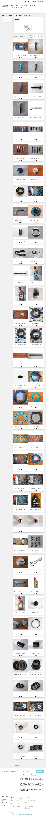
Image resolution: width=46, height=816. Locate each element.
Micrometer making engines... (20, 591)
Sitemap (11, 812)
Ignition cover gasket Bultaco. (20, 550)
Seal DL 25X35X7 (36, 694)
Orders (18, 800)
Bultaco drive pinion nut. (36, 241)
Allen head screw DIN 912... (36, 55)
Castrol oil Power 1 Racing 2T (20, 303)
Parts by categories (16, 7)
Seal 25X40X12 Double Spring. (20, 674)
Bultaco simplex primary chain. (20, 282)
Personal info (19, 798)
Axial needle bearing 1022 (20, 199)
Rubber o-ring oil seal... (36, 633)
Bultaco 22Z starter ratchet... (36, 220)
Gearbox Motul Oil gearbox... (36, 509)
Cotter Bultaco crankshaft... (20, 385)
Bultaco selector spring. (36, 261)
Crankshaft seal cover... (36, 385)
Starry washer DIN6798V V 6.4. (20, 756)
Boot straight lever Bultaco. (20, 220)
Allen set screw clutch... (20, 138)
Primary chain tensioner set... (20, 633)
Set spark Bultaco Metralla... (36, 715)
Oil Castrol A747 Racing (36, 591)
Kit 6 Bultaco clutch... (36, 550)
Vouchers (18, 805)
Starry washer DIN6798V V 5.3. (36, 736)
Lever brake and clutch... (36, 571)
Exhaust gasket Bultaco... (36, 426)
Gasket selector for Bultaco (35, 468)
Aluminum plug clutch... (36, 179)
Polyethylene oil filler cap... (36, 612)
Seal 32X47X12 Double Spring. (36, 674)
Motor (6, 19)
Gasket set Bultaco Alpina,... (20, 488)
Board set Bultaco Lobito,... (36, 199)
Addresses (19, 803)
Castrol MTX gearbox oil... (36, 282)
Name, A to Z (38, 36)
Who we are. (12, 806)
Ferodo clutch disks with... (20, 447)
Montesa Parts (24, 5)
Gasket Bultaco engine (20, 468)
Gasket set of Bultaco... (20, 509)
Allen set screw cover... (20, 158)
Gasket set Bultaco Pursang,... (36, 488)
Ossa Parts (32, 5)
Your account (19, 796)
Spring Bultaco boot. (20, 736)
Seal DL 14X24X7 (20, 694)
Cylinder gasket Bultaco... (20, 406)
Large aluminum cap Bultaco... (20, 571)
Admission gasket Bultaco (20, 55)
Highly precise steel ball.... (20, 529)
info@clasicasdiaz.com (30, 808)
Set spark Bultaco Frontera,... (20, 715)
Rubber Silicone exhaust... (20, 653)
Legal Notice (12, 801)
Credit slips (19, 801)
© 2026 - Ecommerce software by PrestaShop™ (23, 814)
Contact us (12, 810)
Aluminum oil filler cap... (20, 179)
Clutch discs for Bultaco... (36, 323)
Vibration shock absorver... (36, 756)
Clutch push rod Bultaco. (20, 364)
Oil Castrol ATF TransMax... (20, 612)
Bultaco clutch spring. (20, 241)
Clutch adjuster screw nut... (36, 303)
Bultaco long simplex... (20, 261)
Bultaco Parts (15, 5)
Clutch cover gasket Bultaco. (20, 323)
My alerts (18, 806)
